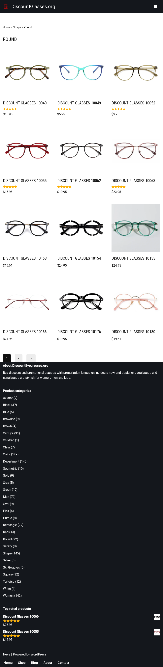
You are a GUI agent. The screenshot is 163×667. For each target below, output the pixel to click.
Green (7, 490)
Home (7, 27)
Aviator (8, 398)
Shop (22, 663)
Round (7, 539)
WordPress (39, 654)
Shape (17, 27)
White (7, 589)
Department (11, 461)
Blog (34, 663)
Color (6, 454)
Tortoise (9, 581)
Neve (6, 654)
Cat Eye (8, 433)
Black (7, 405)
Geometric (10, 468)
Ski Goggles (11, 567)
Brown (7, 426)
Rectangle (10, 525)
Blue (6, 412)
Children (8, 440)
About (48, 663)
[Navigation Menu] (155, 6)
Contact (63, 663)
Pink (6, 511)
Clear (6, 447)
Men (6, 497)
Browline (9, 419)
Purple (7, 518)
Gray (6, 483)
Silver (7, 560)
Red (6, 532)
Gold (6, 475)
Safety (7, 546)
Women (8, 596)
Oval (6, 504)
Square (8, 574)
